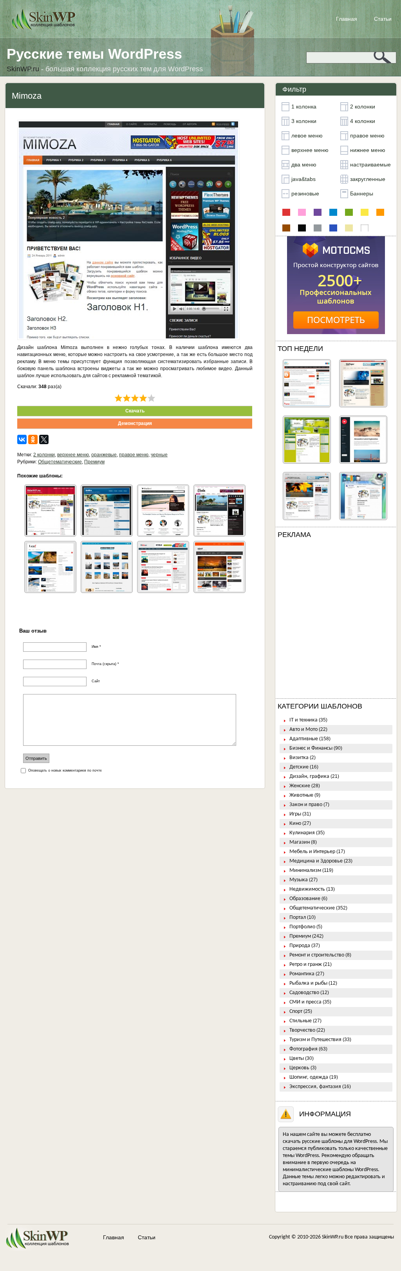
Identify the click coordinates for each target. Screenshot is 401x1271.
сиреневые (318, 212)
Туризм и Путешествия (315, 1040)
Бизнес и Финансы (310, 748)
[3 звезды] (135, 398)
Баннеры (361, 193)
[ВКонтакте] (22, 439)
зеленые (349, 212)
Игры (295, 814)
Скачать (135, 411)
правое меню (133, 454)
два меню (303, 164)
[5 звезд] (151, 398)
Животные (301, 795)
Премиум (94, 462)
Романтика (301, 974)
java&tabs (303, 179)
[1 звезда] (118, 398)
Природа (299, 946)
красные (286, 212)
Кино (295, 823)
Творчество (302, 1030)
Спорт (295, 1011)
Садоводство (304, 993)
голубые (333, 212)
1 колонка (303, 106)
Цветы (296, 1058)
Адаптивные (303, 739)
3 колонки (303, 121)
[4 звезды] (143, 398)
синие (333, 227)
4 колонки (362, 121)
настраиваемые (370, 164)
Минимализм (305, 870)
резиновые (305, 193)
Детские (299, 767)
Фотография (303, 1049)
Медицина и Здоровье (316, 861)
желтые (364, 212)
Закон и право (305, 805)
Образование (304, 899)
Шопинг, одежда (308, 1077)
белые (364, 227)
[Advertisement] (336, 620)
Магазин (299, 842)
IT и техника (303, 720)
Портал (297, 917)
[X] (44, 439)
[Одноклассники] (33, 439)
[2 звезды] (127, 398)
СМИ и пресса (305, 1002)
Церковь (299, 1068)
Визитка (299, 758)
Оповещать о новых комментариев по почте (65, 770)
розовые (302, 212)
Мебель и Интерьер (312, 852)
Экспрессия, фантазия (315, 1087)
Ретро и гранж (305, 964)
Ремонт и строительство (316, 955)
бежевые (349, 227)
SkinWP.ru (332, 1237)
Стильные (300, 1021)
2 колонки (44, 454)
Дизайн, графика (309, 776)
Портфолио (302, 927)
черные (159, 454)
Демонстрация (135, 423)
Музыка (298, 880)
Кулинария (302, 833)
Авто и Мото (303, 729)
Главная (346, 19)
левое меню (307, 135)
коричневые (286, 227)
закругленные (367, 179)
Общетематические (60, 462)
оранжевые (104, 454)
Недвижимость (307, 889)
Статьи (383, 19)
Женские (299, 786)
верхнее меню (73, 454)
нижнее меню (367, 150)
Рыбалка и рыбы (308, 983)
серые (318, 227)
